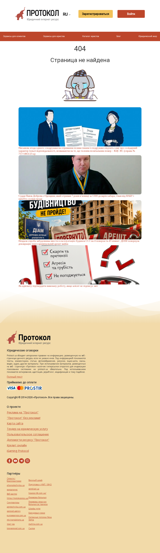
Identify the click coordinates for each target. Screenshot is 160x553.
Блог (118, 36)
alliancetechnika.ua (16, 485)
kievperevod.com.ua (16, 528)
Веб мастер (12, 494)
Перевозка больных (37, 497)
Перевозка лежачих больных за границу (38, 503)
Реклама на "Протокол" (22, 412)
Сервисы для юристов (54, 36)
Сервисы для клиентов (14, 36)
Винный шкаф (35, 480)
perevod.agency (13, 511)
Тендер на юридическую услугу (27, 429)
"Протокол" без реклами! (23, 418)
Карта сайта (15, 423)
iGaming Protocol (18, 451)
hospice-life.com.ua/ (37, 493)
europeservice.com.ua (16, 515)
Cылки (31, 528)
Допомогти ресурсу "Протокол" (28, 440)
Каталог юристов (90, 36)
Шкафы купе (34, 508)
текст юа (11, 524)
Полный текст (14, 376)
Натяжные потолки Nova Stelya (40, 518)
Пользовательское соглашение (28, 434)
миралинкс (12, 489)
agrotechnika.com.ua (16, 507)
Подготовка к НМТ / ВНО (40, 484)
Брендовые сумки (36, 513)
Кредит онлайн (17, 445)
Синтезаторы (13, 502)
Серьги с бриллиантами (14, 479)
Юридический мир (148, 36)
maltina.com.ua (35, 524)
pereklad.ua (33, 489)
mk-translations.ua (15, 520)
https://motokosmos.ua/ (17, 498)
